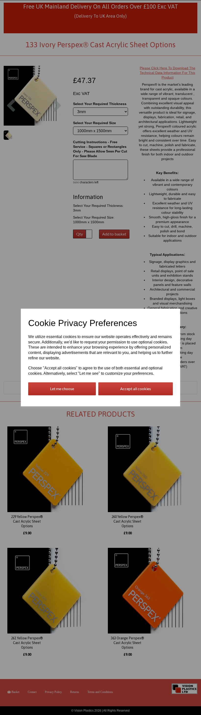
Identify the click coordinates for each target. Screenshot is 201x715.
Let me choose (62, 388)
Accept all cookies (135, 388)
